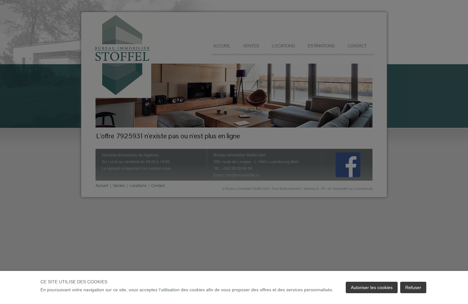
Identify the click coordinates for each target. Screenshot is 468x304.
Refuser (413, 287)
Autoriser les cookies (372, 287)
